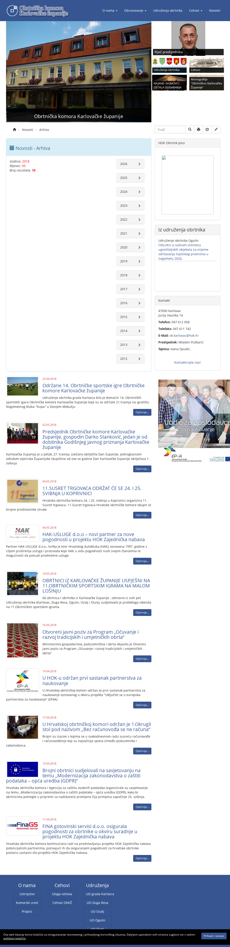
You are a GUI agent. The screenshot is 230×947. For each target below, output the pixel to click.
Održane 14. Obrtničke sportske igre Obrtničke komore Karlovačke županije (93, 388)
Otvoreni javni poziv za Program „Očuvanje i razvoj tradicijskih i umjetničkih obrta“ (90, 634)
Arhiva (44, 129)
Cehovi (194, 10)
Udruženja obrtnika (167, 10)
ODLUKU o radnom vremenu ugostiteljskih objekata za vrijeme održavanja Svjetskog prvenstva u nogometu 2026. (183, 252)
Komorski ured (27, 903)
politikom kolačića (14, 938)
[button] (17, 71)
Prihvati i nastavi (214, 936)
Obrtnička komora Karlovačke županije (78, 116)
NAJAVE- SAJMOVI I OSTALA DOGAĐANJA (167, 85)
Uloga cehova (62, 894)
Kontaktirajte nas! (187, 362)
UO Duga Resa (97, 903)
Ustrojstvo (27, 894)
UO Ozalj (97, 911)
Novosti (214, 10)
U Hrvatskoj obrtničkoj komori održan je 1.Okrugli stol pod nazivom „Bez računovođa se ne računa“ (96, 726)
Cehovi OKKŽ (62, 903)
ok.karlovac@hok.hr (184, 335)
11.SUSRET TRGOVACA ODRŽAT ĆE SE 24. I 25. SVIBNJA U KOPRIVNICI (92, 491)
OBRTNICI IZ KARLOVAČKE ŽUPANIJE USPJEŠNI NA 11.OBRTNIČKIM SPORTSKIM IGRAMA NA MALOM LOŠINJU (96, 585)
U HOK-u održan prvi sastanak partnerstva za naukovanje (92, 680)
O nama (108, 10)
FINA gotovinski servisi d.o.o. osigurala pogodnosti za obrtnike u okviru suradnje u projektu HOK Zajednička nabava (89, 831)
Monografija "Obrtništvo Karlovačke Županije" (206, 83)
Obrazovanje (133, 10)
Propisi (27, 911)
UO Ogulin (97, 920)
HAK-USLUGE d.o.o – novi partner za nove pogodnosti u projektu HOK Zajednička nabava (93, 537)
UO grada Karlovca (99, 894)
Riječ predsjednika (169, 52)
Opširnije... (142, 412)
